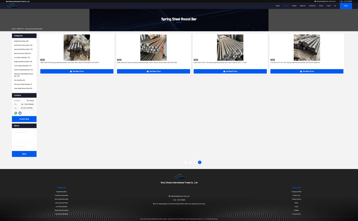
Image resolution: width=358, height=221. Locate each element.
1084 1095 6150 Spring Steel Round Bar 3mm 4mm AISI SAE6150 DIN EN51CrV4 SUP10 (69, 62)
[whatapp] (16, 113)
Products (286, 6)
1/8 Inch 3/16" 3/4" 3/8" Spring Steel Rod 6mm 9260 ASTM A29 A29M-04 (295, 62)
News (296, 203)
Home (278, 6)
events (321, 6)
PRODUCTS (20, 29)
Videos (294, 6)
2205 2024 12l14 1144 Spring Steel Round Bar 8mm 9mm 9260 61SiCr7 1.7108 (220, 62)
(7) (23, 84)
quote (346, 5)
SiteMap (296, 210)
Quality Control (296, 199)
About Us (302, 6)
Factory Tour (296, 195)
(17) (23, 66)
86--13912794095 (346, 1)
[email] (20, 113)
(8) (19, 80)
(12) (22, 57)
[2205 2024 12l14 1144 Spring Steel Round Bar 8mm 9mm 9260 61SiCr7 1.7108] (230, 47)
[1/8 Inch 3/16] (307, 47)
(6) (23, 88)
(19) (23, 45)
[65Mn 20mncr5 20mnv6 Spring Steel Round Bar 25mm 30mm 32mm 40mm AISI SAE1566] (153, 47)
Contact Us (312, 6)
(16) (23, 49)
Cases (296, 206)
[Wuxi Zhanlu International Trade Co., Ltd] (12, 6)
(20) (21, 41)
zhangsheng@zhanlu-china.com (326, 1)
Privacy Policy (296, 214)
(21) (22, 53)
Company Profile (296, 191)
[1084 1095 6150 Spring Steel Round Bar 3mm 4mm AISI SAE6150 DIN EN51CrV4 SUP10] (76, 47)
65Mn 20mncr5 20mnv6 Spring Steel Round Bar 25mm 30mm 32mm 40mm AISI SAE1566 (147, 62)
